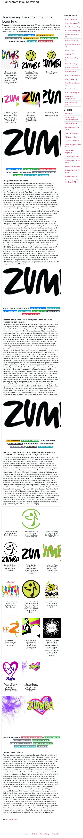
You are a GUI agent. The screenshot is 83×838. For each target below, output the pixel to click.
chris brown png (29, 35)
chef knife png (32, 41)
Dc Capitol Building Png (72, 31)
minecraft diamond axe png (22, 740)
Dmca (26, 834)
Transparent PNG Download (21, 2)
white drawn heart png (17, 446)
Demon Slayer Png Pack (72, 93)
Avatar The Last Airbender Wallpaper (71, 118)
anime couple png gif (10, 311)
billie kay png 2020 (12, 172)
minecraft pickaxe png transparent (21, 743)
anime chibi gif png (53, 308)
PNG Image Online (71, 123)
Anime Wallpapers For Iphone (72, 128)
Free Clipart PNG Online (72, 141)
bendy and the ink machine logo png (44, 172)
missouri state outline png (40, 740)
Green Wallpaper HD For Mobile (73, 146)
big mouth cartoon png (31, 169)
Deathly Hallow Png (71, 79)
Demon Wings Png (71, 19)
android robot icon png (38, 308)
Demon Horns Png (71, 89)
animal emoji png (53, 311)
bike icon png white (30, 175)
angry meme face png (39, 311)
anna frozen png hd (22, 308)
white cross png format (47, 443)
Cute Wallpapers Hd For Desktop (72, 171)
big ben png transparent (14, 169)
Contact (34, 834)
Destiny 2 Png (69, 50)
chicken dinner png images (44, 35)
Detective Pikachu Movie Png (72, 45)
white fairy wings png (45, 446)
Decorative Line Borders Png (72, 84)
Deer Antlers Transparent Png (70, 97)
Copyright (55, 834)
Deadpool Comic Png (71, 40)
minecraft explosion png (51, 737)
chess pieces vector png (30, 38)
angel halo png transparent (31, 314)
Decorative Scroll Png (71, 68)
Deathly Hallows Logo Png (72, 59)
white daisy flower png (15, 443)
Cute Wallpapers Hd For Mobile (72, 161)
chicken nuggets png (15, 35)
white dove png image (31, 443)
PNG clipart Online (71, 137)
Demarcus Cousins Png (72, 75)
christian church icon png (13, 38)
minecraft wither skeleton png (42, 743)
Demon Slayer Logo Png (72, 23)
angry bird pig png (9, 308)
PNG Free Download (71, 133)
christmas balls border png (48, 38)
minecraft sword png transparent (32, 737)
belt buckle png (43, 175)
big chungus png (25, 172)
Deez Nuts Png (69, 54)
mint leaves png (43, 746)
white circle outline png (48, 441)
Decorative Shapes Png (72, 27)
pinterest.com (13, 819)
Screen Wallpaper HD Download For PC (71, 181)
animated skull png (25, 311)
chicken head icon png (46, 41)
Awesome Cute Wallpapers (69, 152)
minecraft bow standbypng (11, 737)
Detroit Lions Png (70, 71)
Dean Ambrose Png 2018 (71, 103)
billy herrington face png (48, 169)
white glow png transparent (30, 441)
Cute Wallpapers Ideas (72, 156)
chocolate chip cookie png (17, 41)
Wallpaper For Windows (72, 166)
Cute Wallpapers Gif (71, 176)
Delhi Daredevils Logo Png (72, 35)
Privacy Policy (44, 834)
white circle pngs (31, 446)
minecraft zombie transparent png (25, 746)
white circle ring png (13, 441)
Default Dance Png (71, 64)
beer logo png (18, 175)
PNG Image (68, 114)
